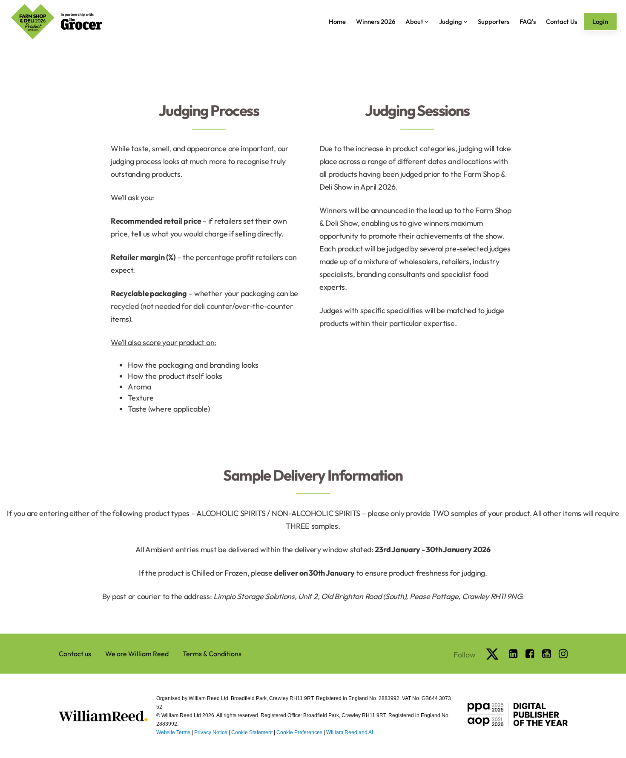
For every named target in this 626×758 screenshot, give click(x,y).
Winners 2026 (375, 21)
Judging (451, 21)
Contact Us (561, 21)
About (415, 21)
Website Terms (173, 732)
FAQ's (528, 21)
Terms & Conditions (212, 653)
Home (337, 21)
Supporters (493, 21)
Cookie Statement (252, 732)
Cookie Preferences (299, 732)
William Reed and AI (349, 732)
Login (600, 21)
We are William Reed (137, 653)
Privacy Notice (210, 732)
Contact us (75, 653)
